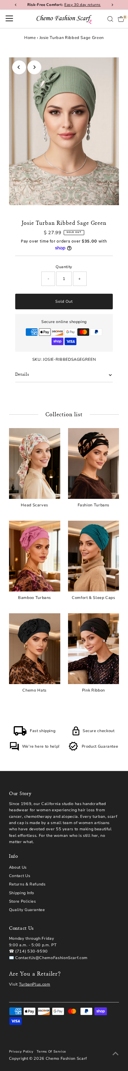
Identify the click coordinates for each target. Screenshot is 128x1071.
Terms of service (51, 1051)
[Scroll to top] (115, 1054)
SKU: (37, 359)
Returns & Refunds (27, 884)
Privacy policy (21, 1051)
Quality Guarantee (27, 910)
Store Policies (22, 901)
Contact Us (19, 876)
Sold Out (63, 301)
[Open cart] (121, 19)
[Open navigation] (9, 19)
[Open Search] (110, 19)
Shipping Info (21, 893)
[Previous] (19, 67)
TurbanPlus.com (34, 984)
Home (30, 38)
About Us (18, 867)
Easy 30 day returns (82, 4)
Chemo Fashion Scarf (66, 1058)
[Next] (34, 67)
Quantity (64, 267)
